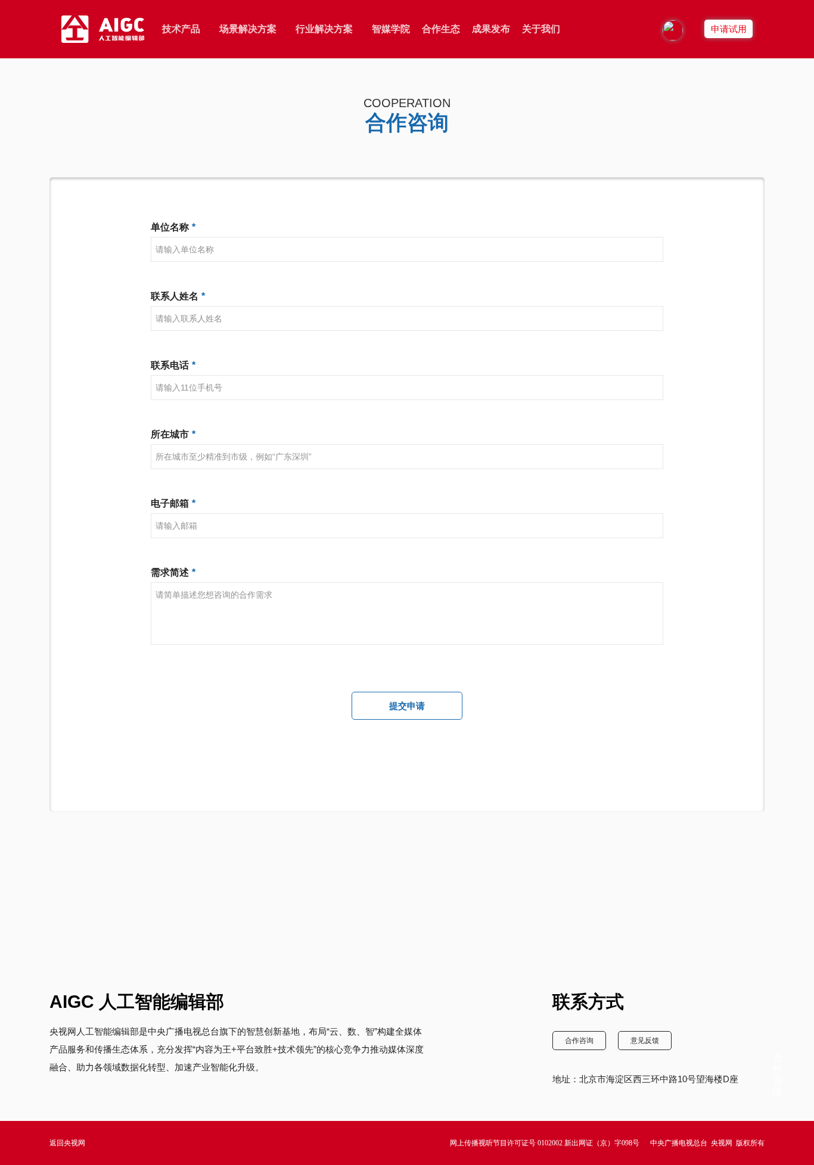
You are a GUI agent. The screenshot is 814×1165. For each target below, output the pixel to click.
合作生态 (441, 29)
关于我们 (541, 29)
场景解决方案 (247, 29)
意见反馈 (644, 1040)
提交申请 (407, 706)
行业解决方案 (324, 29)
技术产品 (181, 29)
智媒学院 (391, 29)
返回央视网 (67, 1143)
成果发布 (491, 29)
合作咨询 (579, 1040)
